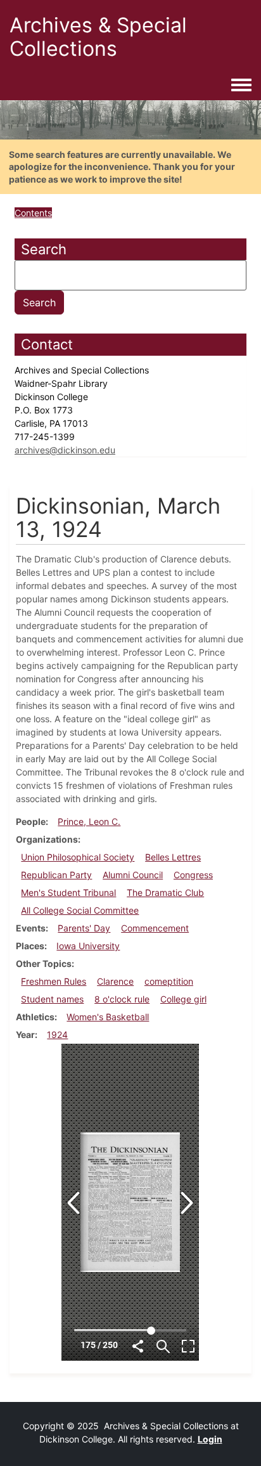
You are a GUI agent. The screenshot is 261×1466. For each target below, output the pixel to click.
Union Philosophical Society (77, 857)
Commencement (155, 928)
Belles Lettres (173, 857)
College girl (183, 999)
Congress (193, 874)
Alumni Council (133, 874)
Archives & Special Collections (98, 37)
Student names (52, 999)
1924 (57, 1034)
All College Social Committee (80, 910)
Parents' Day (84, 928)
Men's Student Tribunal (68, 892)
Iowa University (88, 945)
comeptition (168, 981)
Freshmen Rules (53, 981)
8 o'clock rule (122, 999)
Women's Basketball (108, 1016)
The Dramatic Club (165, 892)
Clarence (115, 981)
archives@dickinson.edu (65, 449)
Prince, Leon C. (89, 821)
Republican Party (56, 874)
